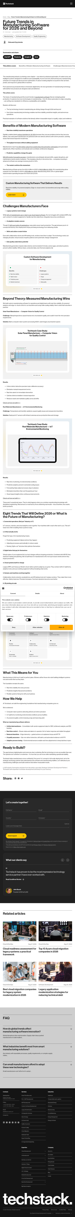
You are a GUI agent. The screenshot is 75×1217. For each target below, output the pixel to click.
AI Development (25, 1155)
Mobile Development (26, 1175)
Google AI (28, 57)
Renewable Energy (52, 1102)
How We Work (51, 1158)
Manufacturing (8, 36)
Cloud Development (26, 1151)
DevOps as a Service (26, 1159)
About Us (50, 1151)
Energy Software (52, 1120)
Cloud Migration (25, 1131)
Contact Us (5, 1115)
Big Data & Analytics (26, 1186)
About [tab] (62, 593)
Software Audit (25, 1120)
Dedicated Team (25, 1134)
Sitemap (70, 1209)
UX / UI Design (25, 1171)
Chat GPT (7, 57)
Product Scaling (25, 1127)
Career (49, 1176)
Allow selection (37, 627)
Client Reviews (51, 1169)
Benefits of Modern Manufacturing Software (34, 66)
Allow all (61, 627)
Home (5, 17)
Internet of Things (26, 1164)
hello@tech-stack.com (8, 1111)
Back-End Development (27, 1182)
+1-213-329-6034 (9, 1104)
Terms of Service (48, 845)
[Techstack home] (8, 3)
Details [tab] (37, 593)
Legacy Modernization (27, 1109)
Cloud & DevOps (8, 944)
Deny (13, 627)
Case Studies (51, 1165)
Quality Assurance (26, 1124)
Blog (9, 17)
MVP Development (26, 1102)
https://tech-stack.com (19, 847)
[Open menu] (71, 4)
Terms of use (54, 1209)
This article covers (9, 66)
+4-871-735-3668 (8, 1106)
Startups (50, 1106)
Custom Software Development (29, 1106)
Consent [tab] (13, 593)
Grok (36, 57)
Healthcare (50, 1095)
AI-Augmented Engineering (28, 1142)
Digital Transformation (27, 1167)
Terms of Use (36, 841)
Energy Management (53, 1117)
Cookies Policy (62, 1209)
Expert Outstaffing (26, 1138)
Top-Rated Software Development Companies (40, 1213)
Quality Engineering (40, 36)
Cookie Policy (46, 841)
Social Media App (52, 1113)
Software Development (23, 36)
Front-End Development (27, 1178)
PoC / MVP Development (27, 1099)
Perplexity (17, 57)
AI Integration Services (27, 1113)
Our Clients (50, 1154)
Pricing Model (51, 1161)
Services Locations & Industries (63, 1213)
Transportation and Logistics (54, 1099)
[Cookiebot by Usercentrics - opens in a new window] (65, 588)
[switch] (28, 619)
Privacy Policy (37, 845)
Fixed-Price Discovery (27, 1095)
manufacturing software (42, 97)
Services (24, 1092)
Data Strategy (25, 1117)
